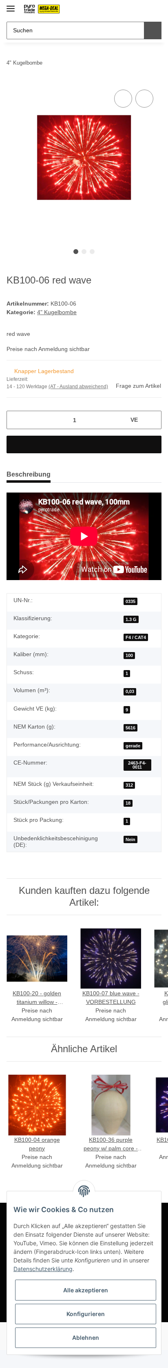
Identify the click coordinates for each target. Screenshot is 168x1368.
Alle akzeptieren (85, 1290)
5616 (130, 727)
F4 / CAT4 (136, 637)
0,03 (130, 691)
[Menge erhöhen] (152, 420)
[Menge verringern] (15, 420)
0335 (130, 601)
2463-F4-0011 (137, 765)
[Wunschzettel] (141, 9)
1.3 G (131, 619)
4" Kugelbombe (57, 312)
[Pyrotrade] (41, 9)
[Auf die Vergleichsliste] (123, 99)
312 (129, 785)
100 (129, 655)
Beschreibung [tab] (29, 474)
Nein (130, 839)
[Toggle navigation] (11, 5)
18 (128, 803)
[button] (129, 9)
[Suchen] (152, 30)
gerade (133, 745)
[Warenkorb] (154, 9)
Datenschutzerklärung (43, 1268)
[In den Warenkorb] (84, 444)
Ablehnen (85, 1337)
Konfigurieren (85, 1313)
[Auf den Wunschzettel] (144, 99)
